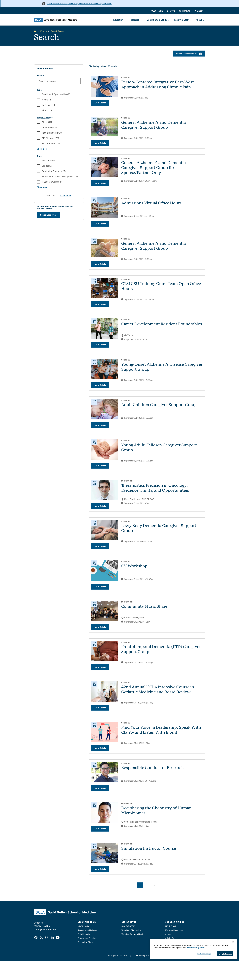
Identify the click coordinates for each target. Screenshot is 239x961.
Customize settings (204, 954)
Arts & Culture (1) (50, 160)
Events (43, 31)
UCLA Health (157, 10)
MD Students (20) (50, 138)
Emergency (113, 955)
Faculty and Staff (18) (52, 132)
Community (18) (49, 127)
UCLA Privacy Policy (142, 955)
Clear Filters (65, 195)
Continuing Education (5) (54, 171)
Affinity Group (171, 938)
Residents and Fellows (87, 930)
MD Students (83, 926)
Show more (42, 148)
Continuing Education (87, 942)
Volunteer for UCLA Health (132, 934)
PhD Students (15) (51, 143)
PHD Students (84, 934)
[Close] (233, 941)
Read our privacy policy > (196, 948)
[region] (193, 949)
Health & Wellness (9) (52, 181)
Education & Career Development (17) (60, 176)
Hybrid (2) (47, 99)
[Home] (35, 31)
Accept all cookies (225, 954)
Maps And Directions (174, 930)
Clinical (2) (47, 165)
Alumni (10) (47, 121)
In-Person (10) (49, 104)
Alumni (168, 934)
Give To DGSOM (128, 926)
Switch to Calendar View (186, 53)
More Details (100, 102)
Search (40, 75)
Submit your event (48, 214)
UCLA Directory (172, 926)
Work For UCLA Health (131, 930)
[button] (184, 10)
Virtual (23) (47, 110)
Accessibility (125, 955)
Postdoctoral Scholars (87, 938)
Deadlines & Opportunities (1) (56, 94)
